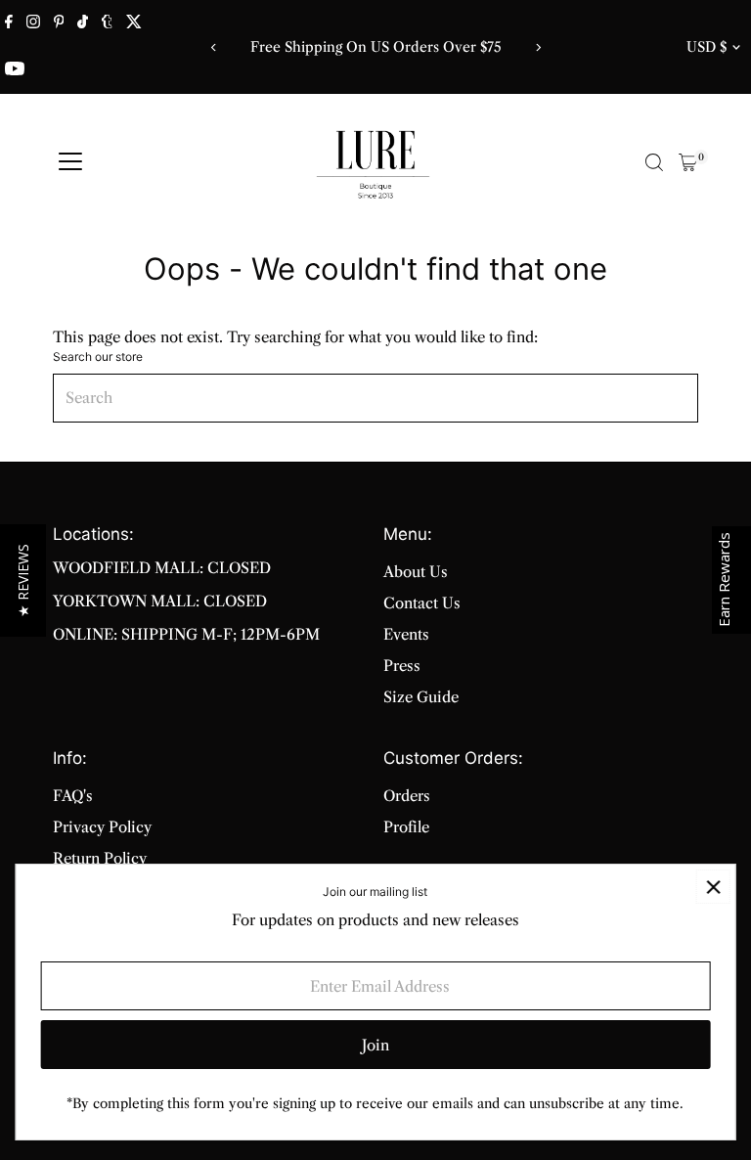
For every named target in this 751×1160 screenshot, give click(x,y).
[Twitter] (134, 23)
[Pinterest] (59, 23)
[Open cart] (688, 162)
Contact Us (422, 603)
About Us (415, 571)
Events (406, 634)
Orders (406, 795)
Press (401, 665)
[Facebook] (9, 23)
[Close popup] (713, 887)
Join (375, 1045)
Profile (406, 827)
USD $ (706, 47)
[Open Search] (654, 162)
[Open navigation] (70, 162)
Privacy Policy (102, 827)
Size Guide (421, 697)
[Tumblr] (107, 23)
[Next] (537, 47)
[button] (23, 580)
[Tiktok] (82, 23)
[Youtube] (14, 70)
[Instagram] (33, 23)
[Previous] (214, 47)
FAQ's (73, 795)
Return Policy (100, 858)
